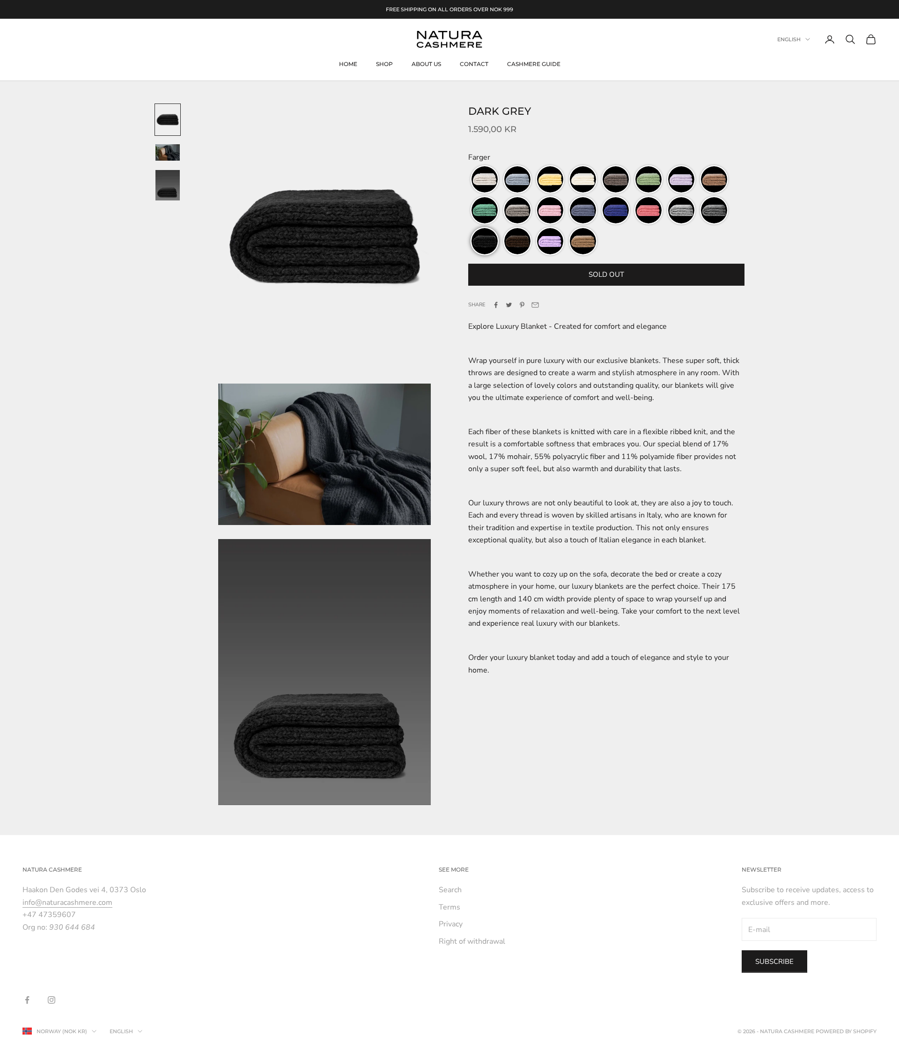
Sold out (606, 274)
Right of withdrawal (472, 941)
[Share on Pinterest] (522, 305)
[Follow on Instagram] (51, 1000)
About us (426, 63)
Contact (474, 63)
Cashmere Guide (533, 63)
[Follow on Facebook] (27, 1000)
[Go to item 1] (168, 120)
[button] (485, 179)
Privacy (451, 924)
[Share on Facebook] (496, 305)
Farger (479, 157)
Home (348, 63)
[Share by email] (535, 305)
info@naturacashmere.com (67, 902)
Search (450, 890)
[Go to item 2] (168, 152)
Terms (449, 907)
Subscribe (774, 961)
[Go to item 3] (168, 185)
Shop (384, 63)
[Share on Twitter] (509, 305)
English (789, 39)
